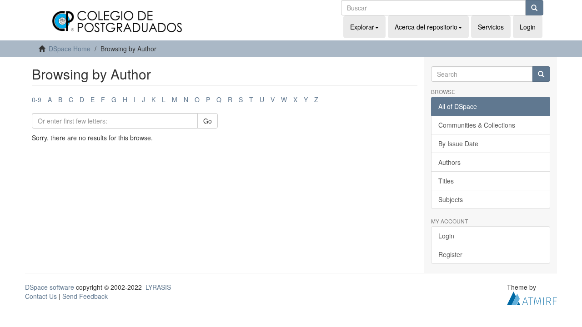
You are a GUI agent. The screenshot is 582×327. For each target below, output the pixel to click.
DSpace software (49, 287)
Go (207, 120)
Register (450, 254)
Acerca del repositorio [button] (426, 26)
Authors (449, 162)
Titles (446, 180)
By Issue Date (458, 143)
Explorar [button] (362, 26)
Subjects (450, 199)
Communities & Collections (476, 124)
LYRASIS (158, 287)
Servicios (491, 26)
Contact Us (41, 296)
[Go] (534, 7)
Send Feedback (85, 296)
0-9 (36, 99)
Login (446, 235)
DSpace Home (69, 48)
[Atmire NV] (532, 297)
